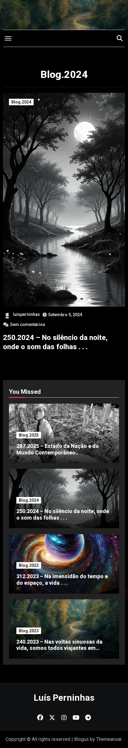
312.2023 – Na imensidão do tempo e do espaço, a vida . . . (62, 579)
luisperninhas (26, 314)
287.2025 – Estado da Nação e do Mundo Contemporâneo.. (57, 449)
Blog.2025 (29, 435)
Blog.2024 (21, 102)
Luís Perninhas (64, 697)
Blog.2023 (29, 565)
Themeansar (108, 739)
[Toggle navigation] (8, 38)
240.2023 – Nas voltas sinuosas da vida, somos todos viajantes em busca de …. (59, 648)
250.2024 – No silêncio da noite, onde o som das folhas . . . (62, 514)
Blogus (81, 739)
